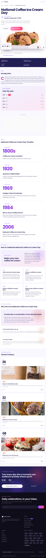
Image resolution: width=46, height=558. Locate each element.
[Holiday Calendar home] (5, 1)
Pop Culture (27, 540)
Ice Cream (26, 65)
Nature (39, 538)
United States (27, 61)
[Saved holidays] (44, 2)
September (6, 5)
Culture (26, 535)
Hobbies (26, 538)
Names (35, 538)
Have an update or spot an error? (8, 55)
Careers (40, 533)
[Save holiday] (43, 368)
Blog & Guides (4, 541)
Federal (30, 535)
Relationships (32, 540)
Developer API (33, 486)
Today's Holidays (28, 518)
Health (41, 535)
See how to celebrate (16, 28)
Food (2, 65)
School (42, 540)
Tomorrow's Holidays (27, 520)
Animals (26, 533)
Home (2, 5)
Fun (37, 535)
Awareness (31, 533)
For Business (4, 537)
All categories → (27, 545)
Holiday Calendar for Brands (11, 486)
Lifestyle (30, 538)
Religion (38, 540)
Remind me (6, 28)
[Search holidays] (42, 2)
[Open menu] (2, 2)
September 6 (12, 5)
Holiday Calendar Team (18, 53)
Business (36, 533)
